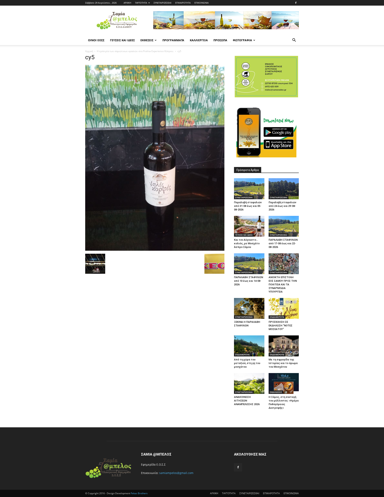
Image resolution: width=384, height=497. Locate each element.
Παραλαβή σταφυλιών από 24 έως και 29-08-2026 (282, 206)
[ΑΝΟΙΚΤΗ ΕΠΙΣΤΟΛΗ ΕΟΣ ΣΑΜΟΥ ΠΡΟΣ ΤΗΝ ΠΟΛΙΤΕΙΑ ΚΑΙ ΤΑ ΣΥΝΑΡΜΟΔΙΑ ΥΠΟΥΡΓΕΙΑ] (284, 263)
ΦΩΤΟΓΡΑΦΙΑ (242, 40)
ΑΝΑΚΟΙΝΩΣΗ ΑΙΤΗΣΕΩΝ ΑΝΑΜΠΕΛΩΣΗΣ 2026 (247, 400)
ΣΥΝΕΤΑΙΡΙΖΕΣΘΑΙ (162, 2)
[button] (294, 40)
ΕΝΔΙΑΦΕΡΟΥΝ (277, 317)
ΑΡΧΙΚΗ (127, 2)
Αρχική (89, 51)
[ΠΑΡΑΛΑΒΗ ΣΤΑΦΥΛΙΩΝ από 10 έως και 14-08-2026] (249, 263)
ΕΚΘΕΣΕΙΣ (146, 40)
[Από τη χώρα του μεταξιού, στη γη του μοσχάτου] (249, 345)
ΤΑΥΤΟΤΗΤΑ (141, 2)
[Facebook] (296, 3)
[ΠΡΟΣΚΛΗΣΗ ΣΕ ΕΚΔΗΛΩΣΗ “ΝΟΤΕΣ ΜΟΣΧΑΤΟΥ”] (284, 308)
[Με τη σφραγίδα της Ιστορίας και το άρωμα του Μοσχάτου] (284, 345)
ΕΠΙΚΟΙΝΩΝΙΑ (201, 2)
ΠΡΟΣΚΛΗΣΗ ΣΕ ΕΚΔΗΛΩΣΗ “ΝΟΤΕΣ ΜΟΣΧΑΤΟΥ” (280, 325)
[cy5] (154, 249)
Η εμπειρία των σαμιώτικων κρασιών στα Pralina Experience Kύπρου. (135, 51)
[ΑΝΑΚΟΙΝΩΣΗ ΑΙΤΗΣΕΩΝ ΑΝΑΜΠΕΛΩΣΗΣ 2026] (249, 383)
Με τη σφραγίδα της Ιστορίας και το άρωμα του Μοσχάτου (283, 363)
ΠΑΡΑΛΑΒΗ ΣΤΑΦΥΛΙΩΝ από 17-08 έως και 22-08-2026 (283, 243)
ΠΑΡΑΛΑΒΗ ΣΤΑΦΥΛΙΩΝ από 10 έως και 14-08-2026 (248, 281)
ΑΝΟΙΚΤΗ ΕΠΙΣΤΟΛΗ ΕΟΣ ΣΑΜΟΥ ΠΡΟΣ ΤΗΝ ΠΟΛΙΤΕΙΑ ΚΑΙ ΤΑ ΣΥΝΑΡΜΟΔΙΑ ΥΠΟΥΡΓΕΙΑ (283, 284)
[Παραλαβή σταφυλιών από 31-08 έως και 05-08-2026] (249, 188)
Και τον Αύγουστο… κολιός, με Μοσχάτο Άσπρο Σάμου (247, 243)
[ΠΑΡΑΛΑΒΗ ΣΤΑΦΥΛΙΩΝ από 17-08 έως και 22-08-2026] (284, 226)
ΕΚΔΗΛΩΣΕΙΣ (276, 392)
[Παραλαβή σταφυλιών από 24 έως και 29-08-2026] (284, 188)
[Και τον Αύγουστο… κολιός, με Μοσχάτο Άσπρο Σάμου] (249, 226)
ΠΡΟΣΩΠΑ (220, 40)
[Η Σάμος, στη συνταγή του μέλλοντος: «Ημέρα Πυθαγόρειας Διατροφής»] (284, 383)
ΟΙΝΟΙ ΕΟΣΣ (96, 40)
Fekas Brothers (139, 493)
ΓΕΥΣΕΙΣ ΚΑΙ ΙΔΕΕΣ (122, 40)
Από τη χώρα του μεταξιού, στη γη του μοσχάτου (247, 363)
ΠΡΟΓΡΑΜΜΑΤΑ (173, 40)
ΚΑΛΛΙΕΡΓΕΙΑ (199, 40)
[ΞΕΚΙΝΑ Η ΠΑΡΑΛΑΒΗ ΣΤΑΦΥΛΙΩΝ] (249, 308)
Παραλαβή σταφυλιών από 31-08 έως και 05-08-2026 (248, 206)
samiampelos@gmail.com (176, 473)
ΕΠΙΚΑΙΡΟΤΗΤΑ (183, 2)
